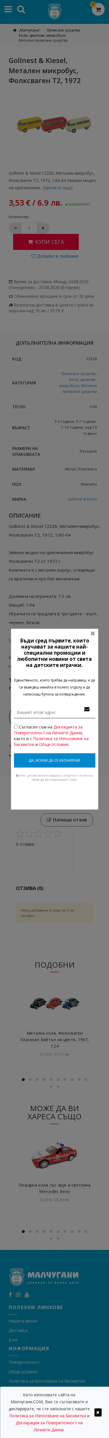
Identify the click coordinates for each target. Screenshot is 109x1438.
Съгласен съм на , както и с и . (51, 735)
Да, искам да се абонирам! (54, 760)
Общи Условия (53, 744)
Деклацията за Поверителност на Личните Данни (48, 729)
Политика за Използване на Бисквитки (47, 1415)
